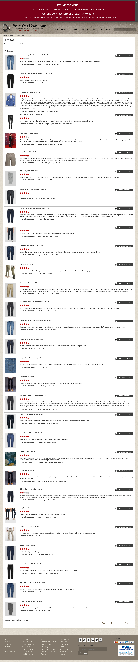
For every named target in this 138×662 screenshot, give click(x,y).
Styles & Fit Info (46, 644)
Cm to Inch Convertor (48, 649)
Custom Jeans (49, 14)
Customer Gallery (28, 644)
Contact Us (7, 639)
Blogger (92, 640)
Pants (74, 30)
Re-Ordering (45, 639)
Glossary (44, 654)
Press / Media (64, 644)
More (108, 30)
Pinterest (96, 640)
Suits (92, 30)
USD (120, 25)
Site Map (62, 647)
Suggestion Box (65, 654)
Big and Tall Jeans (28, 652)
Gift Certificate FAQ (9, 652)
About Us (6, 642)
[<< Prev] (102, 623)
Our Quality (7, 647)
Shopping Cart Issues (48, 652)
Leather (84, 30)
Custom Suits (66, 14)
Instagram (100, 640)
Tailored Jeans (64, 649)
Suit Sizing (44, 647)
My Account (129, 25)
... (122, 623)
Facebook (80, 640)
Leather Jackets (84, 14)
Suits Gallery (26, 647)
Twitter (88, 640)
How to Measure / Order (49, 642)
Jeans (55, 30)
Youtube (84, 640)
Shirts (100, 30)
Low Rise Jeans (27, 654)
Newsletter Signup (85, 645)
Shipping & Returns (9, 644)
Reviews (25, 639)
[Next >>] (128, 623)
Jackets (65, 30)
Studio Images (27, 642)
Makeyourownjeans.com (127, 639)
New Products (64, 639)
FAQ (4, 649)
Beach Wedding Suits (29, 649)
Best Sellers (63, 642)
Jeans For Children (66, 652)
